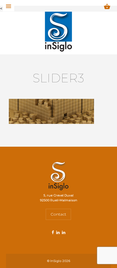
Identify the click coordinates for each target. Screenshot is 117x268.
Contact (58, 214)
